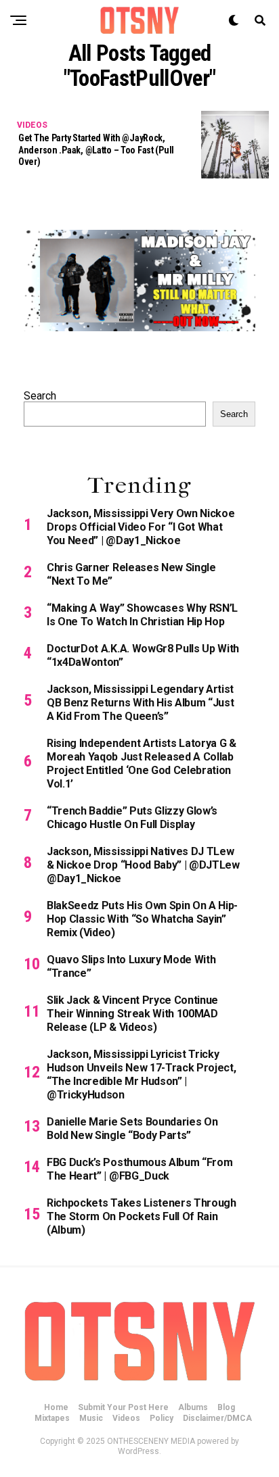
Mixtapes (52, 1418)
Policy (161, 1418)
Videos (126, 1418)
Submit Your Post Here (123, 1407)
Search (40, 395)
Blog (226, 1407)
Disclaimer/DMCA (217, 1418)
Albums (193, 1407)
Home (56, 1407)
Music (91, 1418)
